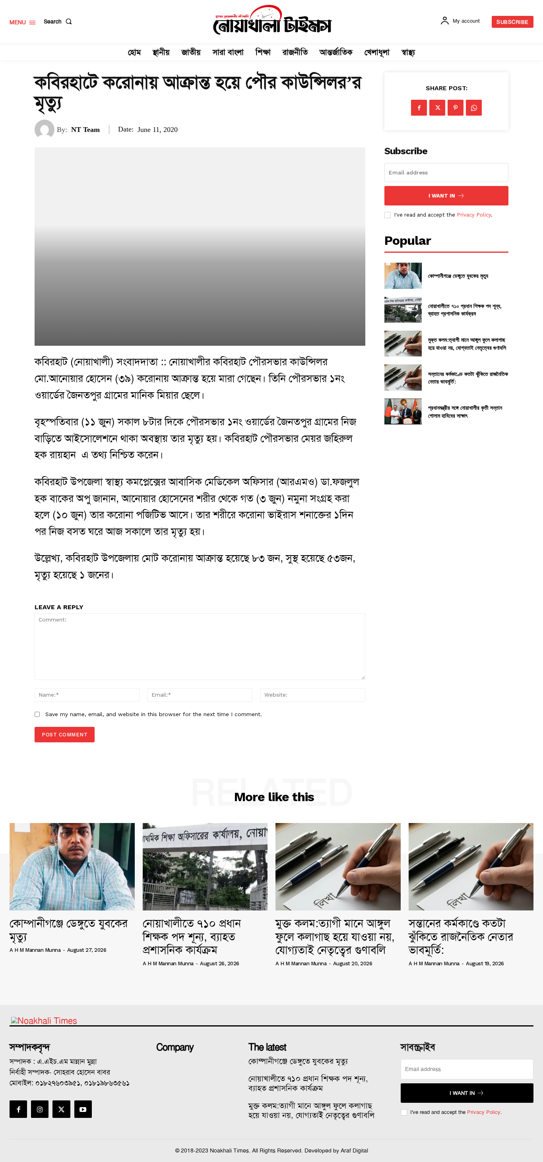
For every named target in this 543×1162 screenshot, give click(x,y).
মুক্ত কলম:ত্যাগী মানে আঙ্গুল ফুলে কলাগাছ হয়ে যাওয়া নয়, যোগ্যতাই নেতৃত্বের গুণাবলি (467, 343)
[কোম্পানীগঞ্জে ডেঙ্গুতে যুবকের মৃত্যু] (402, 276)
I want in (442, 196)
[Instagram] (39, 1109)
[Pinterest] (455, 108)
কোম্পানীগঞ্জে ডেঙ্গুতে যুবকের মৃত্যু (458, 275)
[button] (59, 21)
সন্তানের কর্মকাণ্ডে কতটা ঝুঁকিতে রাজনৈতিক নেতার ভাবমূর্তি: (468, 377)
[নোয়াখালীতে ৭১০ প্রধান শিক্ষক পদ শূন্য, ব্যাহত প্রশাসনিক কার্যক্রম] (402, 310)
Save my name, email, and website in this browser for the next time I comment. (153, 714)
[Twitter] (437, 108)
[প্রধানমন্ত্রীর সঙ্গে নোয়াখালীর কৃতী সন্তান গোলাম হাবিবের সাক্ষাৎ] (402, 411)
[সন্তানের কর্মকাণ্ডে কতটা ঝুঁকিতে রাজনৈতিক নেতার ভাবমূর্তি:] (402, 377)
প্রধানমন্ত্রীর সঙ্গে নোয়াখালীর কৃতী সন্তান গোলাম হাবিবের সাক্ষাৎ (465, 411)
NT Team (85, 130)
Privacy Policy (474, 215)
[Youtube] (83, 1109)
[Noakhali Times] (272, 20)
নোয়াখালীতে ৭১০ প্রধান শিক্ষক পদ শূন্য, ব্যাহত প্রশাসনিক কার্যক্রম (465, 310)
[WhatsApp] (474, 108)
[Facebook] (419, 108)
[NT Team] (46, 129)
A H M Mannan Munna (35, 950)
